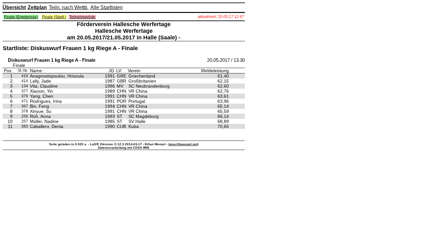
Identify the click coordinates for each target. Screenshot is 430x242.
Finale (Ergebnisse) (21, 17)
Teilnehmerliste (82, 17)
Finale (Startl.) (54, 17)
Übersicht (14, 7)
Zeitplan (37, 7)
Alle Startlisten (106, 7)
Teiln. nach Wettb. (68, 7)
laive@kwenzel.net (182, 144)
